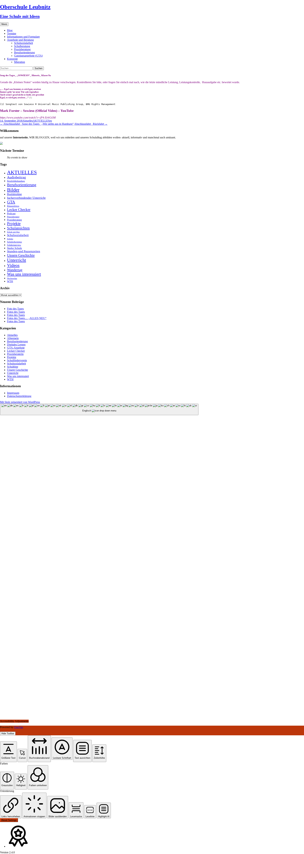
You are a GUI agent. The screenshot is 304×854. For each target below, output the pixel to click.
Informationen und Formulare (23, 36)
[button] (8, 751)
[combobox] (99, 409)
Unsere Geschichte (21, 255)
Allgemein (13, 338)
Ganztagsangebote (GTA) (28, 55)
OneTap (18, 727)
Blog (9, 30)
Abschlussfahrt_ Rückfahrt (90, 123)
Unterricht (16, 260)
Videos (13, 265)
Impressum (13, 392)
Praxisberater (13, 216)
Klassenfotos (13, 206)
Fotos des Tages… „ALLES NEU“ (26, 318)
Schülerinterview (14, 245)
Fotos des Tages (16, 311)
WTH (10, 281)
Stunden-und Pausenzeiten (23, 251)
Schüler (10, 239)
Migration (19, 61)
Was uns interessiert (24, 274)
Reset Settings (9, 820)
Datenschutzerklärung (19, 396)
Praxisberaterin (15, 354)
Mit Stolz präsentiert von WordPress (20, 402)
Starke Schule (14, 248)
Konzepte (12, 58)
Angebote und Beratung (20, 39)
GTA (11, 202)
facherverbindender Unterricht (26, 198)
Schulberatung (22, 46)
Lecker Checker (18, 209)
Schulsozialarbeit (23, 42)
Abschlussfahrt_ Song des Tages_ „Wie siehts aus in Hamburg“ (37, 123)
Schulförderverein (17, 360)
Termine (11, 33)
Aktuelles (27, 120)
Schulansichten (18, 228)
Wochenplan (12, 278)
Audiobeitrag (16, 177)
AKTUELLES (41, 120)
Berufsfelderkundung (16, 181)
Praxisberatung (22, 49)
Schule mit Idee (13, 232)
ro (51, 120)
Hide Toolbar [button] (7, 733)
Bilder (13, 190)
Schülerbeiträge (14, 242)
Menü (4, 24)
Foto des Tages (15, 308)
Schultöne (12, 366)
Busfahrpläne (14, 194)
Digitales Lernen (16, 344)
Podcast (11, 213)
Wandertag (14, 270)
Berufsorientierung (24, 52)
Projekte (14, 223)
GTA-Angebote (16, 347)
